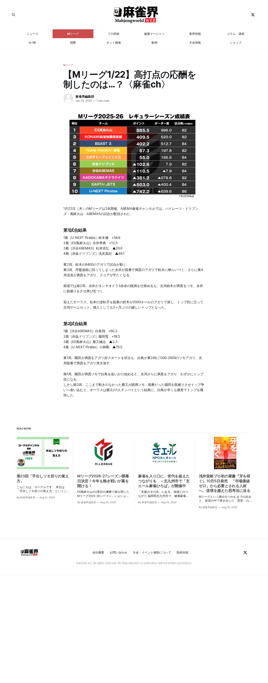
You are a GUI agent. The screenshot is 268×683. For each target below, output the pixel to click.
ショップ (236, 42)
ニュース (32, 34)
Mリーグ (73, 34)
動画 (154, 42)
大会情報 (195, 42)
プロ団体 (113, 34)
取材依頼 (182, 552)
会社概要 (98, 552)
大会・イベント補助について (152, 552)
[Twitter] (253, 15)
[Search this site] (43, 15)
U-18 (32, 42)
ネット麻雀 (113, 42)
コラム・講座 (235, 34)
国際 (73, 42)
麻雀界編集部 (85, 96)
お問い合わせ (118, 552)
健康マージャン (154, 34)
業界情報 (195, 34)
